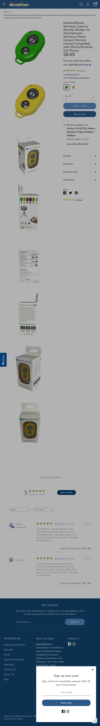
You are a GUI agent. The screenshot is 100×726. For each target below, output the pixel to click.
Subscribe (66, 702)
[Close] (93, 670)
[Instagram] (67, 711)
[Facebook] (63, 711)
